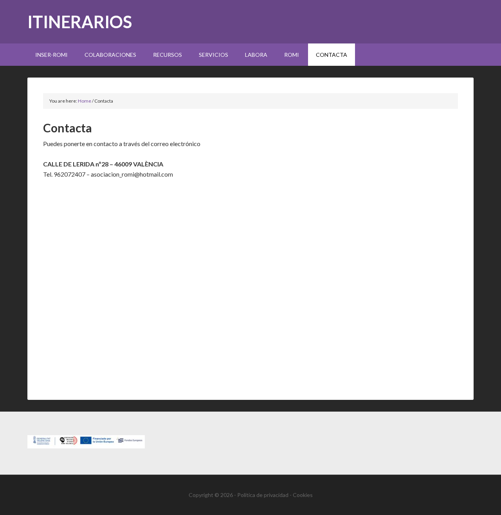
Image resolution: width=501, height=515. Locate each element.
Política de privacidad (262, 495)
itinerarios (79, 22)
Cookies (303, 495)
